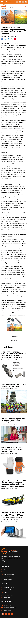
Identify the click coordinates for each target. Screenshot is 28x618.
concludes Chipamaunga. (18, 315)
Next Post (14, 340)
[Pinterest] (15, 39)
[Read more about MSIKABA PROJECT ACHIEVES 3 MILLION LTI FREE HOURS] (14, 401)
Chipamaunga (5, 182)
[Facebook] (2, 39)
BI (2, 108)
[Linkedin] (8, 39)
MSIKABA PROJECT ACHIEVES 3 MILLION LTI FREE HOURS (13, 385)
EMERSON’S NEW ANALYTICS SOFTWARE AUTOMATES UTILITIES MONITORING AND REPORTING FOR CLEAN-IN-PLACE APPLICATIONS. (12, 516)
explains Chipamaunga (15, 128)
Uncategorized (5, 36)
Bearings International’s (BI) (9, 43)
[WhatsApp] (12, 39)
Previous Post (14, 336)
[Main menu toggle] (25, 6)
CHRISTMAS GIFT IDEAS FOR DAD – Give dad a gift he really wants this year (12, 449)
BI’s (2, 71)
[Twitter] (5, 39)
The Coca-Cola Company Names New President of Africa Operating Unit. (13, 420)
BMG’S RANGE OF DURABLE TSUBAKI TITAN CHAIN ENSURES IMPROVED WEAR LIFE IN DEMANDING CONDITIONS (13, 355)
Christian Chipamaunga (18, 59)
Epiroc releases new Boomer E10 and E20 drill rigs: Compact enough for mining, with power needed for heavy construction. (13, 483)
